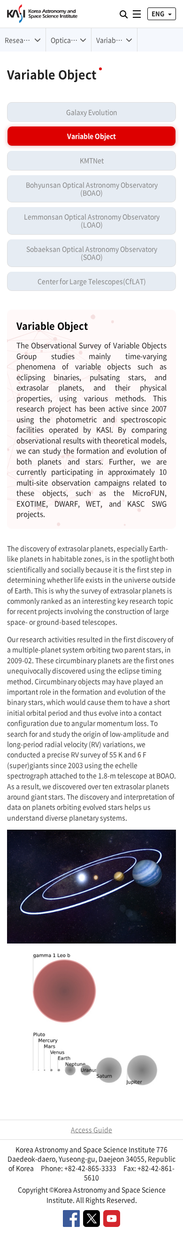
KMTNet (92, 160)
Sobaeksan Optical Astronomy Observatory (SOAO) (91, 252)
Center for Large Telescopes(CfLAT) (92, 281)
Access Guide (91, 1129)
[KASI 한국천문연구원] (42, 14)
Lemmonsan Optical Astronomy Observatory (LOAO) (92, 220)
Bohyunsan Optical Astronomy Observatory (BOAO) (92, 188)
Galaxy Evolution (91, 112)
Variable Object (91, 136)
